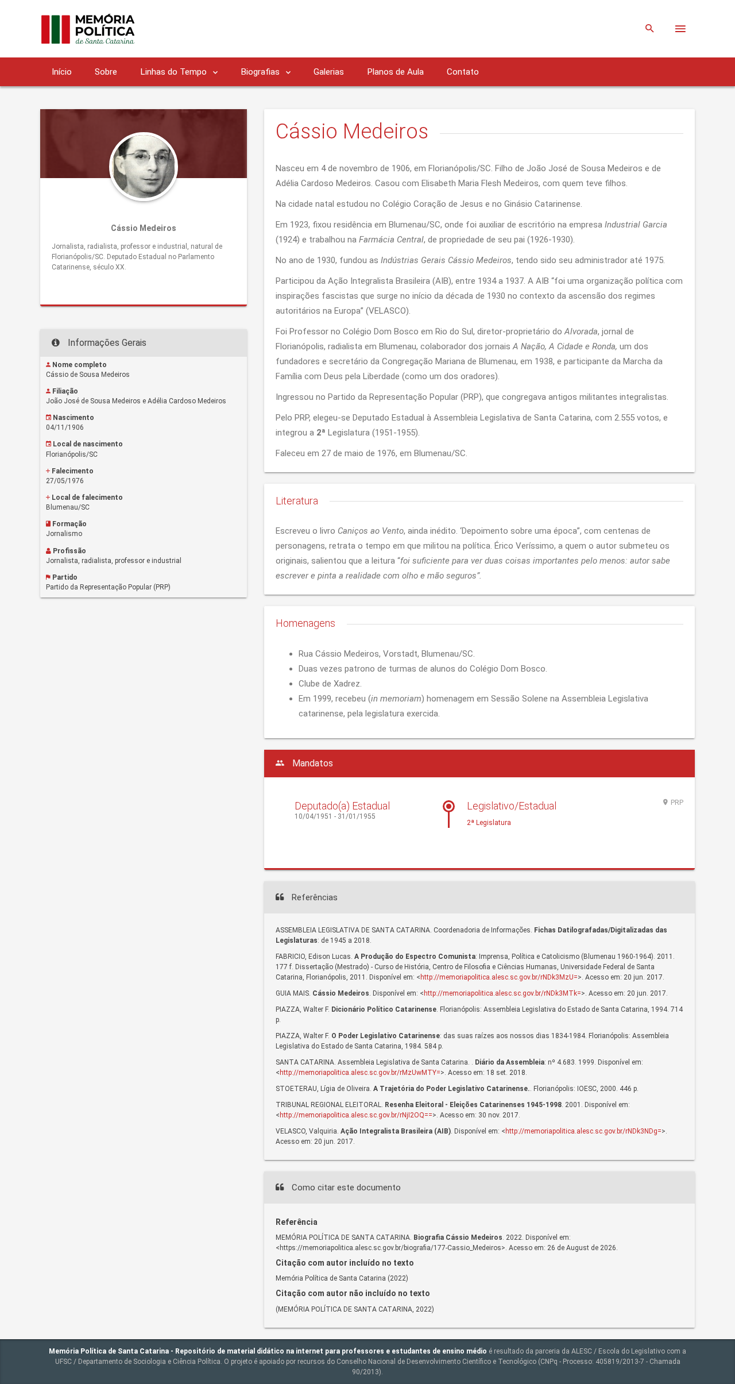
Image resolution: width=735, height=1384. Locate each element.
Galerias (329, 72)
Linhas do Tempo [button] (174, 72)
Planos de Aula (395, 72)
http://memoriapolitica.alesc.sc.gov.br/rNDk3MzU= (499, 977)
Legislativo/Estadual (511, 806)
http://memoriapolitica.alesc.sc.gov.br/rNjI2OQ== (356, 1115)
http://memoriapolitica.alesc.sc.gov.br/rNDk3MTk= (502, 993)
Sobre (106, 72)
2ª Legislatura (489, 823)
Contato (463, 72)
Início (62, 72)
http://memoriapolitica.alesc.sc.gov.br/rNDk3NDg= (583, 1131)
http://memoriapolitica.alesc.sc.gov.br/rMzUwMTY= (360, 1073)
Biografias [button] (261, 72)
